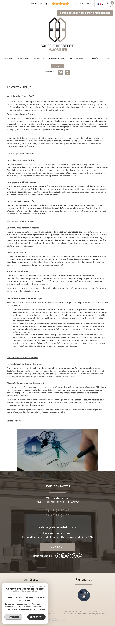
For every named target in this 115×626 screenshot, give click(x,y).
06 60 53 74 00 (57, 516)
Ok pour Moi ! (36, 617)
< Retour (57, 66)
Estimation (39, 58)
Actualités (93, 58)
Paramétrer (13, 617)
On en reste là (35, 586)
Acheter (8, 58)
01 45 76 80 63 (57, 511)
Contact (107, 58)
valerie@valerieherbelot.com (57, 527)
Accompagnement (57, 58)
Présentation (76, 58)
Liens (53, 614)
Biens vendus (23, 58)
